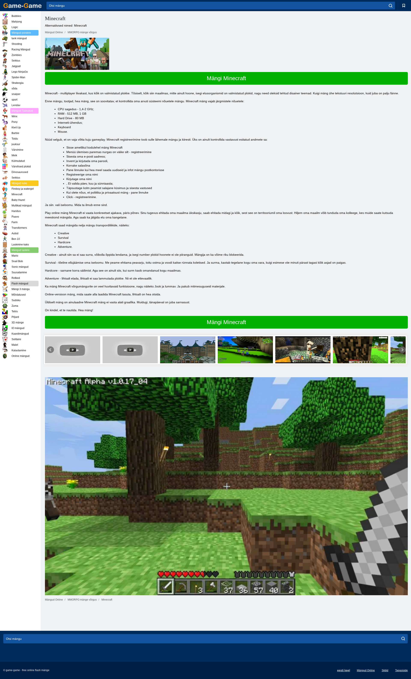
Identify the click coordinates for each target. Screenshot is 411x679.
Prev (50, 349)
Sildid (385, 670)
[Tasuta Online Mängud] (22, 5)
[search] (390, 6)
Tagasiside (401, 670)
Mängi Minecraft (226, 78)
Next (402, 349)
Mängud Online (366, 670)
